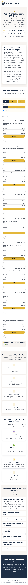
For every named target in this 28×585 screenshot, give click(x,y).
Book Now (14, 136)
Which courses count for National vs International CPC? (13, 524)
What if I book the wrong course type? (14, 519)
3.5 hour (13, 101)
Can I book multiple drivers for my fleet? (12, 537)
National (12, 107)
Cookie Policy (16, 582)
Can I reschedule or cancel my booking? (11, 513)
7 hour (21, 101)
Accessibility (24, 582)
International (20, 107)
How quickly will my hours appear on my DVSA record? (13, 543)
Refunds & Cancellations (6, 582)
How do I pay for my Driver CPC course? (14, 499)
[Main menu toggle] (25, 3)
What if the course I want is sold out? (13, 549)
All (5, 101)
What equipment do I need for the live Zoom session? (13, 530)
